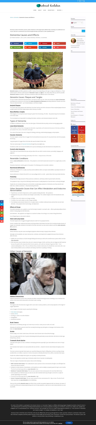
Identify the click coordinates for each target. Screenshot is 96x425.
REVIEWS (59, 10)
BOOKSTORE (51, 10)
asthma (16, 313)
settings (60, 423)
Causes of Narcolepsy (75, 109)
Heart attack (14, 312)
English (75, 22)
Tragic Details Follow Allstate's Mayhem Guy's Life (78, 163)
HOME (34, 10)
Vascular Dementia (26, 144)
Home (11, 17)
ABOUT (40, 10)
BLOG (44, 10)
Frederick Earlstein (15, 37)
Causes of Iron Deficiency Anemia (77, 107)
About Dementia (31, 37)
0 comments (44, 37)
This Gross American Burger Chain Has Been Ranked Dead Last (78, 195)
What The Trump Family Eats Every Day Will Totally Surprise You (78, 178)
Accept (69, 422)
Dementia (16, 17)
